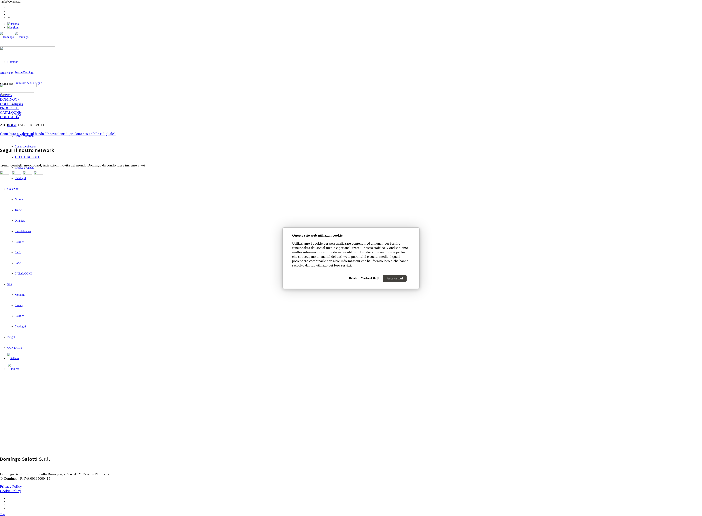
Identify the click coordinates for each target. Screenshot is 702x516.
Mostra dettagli (370, 278)
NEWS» (6, 95)
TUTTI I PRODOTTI (27, 157)
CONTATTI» (9, 117)
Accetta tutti (395, 278)
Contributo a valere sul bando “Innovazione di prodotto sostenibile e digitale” (58, 134)
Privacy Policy (11, 486)
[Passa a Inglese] (12, 27)
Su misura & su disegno (28, 83)
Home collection (24, 135)
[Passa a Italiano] (13, 23)
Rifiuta (353, 278)
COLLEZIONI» (11, 104)
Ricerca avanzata (24, 167)
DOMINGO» (9, 99)
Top (2, 514)
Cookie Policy (10, 491)
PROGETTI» (9, 108)
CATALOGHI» (11, 112)
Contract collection (25, 146)
